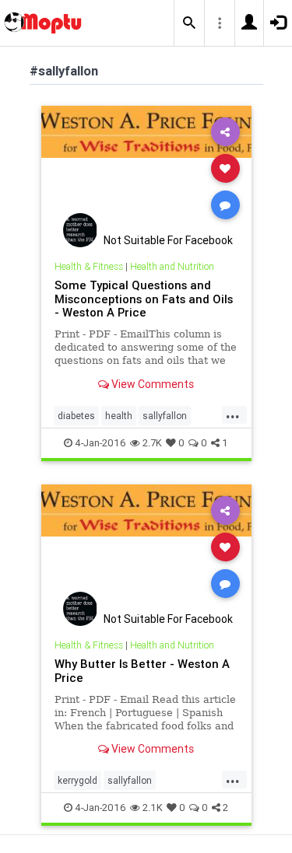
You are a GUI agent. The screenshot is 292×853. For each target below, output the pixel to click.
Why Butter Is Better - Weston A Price (142, 670)
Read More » (146, 167)
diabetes (76, 415)
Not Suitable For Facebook (168, 240)
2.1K (152, 807)
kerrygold (77, 780)
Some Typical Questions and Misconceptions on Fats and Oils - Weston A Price (144, 299)
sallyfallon (164, 415)
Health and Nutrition (172, 266)
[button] (189, 23)
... (233, 414)
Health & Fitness (89, 266)
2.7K (152, 442)
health (118, 415)
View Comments (151, 384)
